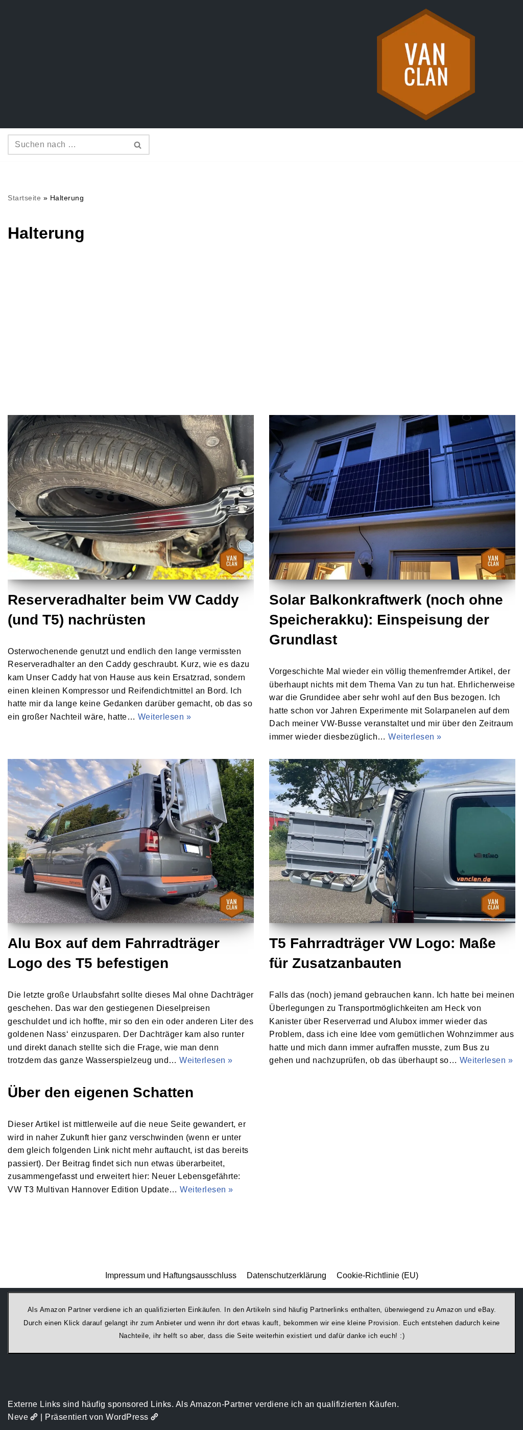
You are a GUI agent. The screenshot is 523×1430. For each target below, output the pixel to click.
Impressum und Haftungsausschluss (170, 1275)
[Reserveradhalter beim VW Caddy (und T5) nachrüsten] (131, 497)
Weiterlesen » (165, 716)
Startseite (24, 198)
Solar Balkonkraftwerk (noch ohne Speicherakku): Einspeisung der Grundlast (386, 620)
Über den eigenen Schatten (101, 1092)
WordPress (127, 1417)
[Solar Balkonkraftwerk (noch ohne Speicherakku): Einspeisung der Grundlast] (392, 497)
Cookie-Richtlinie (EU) (377, 1275)
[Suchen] (138, 144)
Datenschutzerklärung (286, 1275)
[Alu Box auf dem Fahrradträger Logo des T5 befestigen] (131, 841)
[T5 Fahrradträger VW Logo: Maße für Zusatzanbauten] (392, 841)
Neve (18, 1417)
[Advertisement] (261, 338)
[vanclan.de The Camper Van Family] (426, 64)
